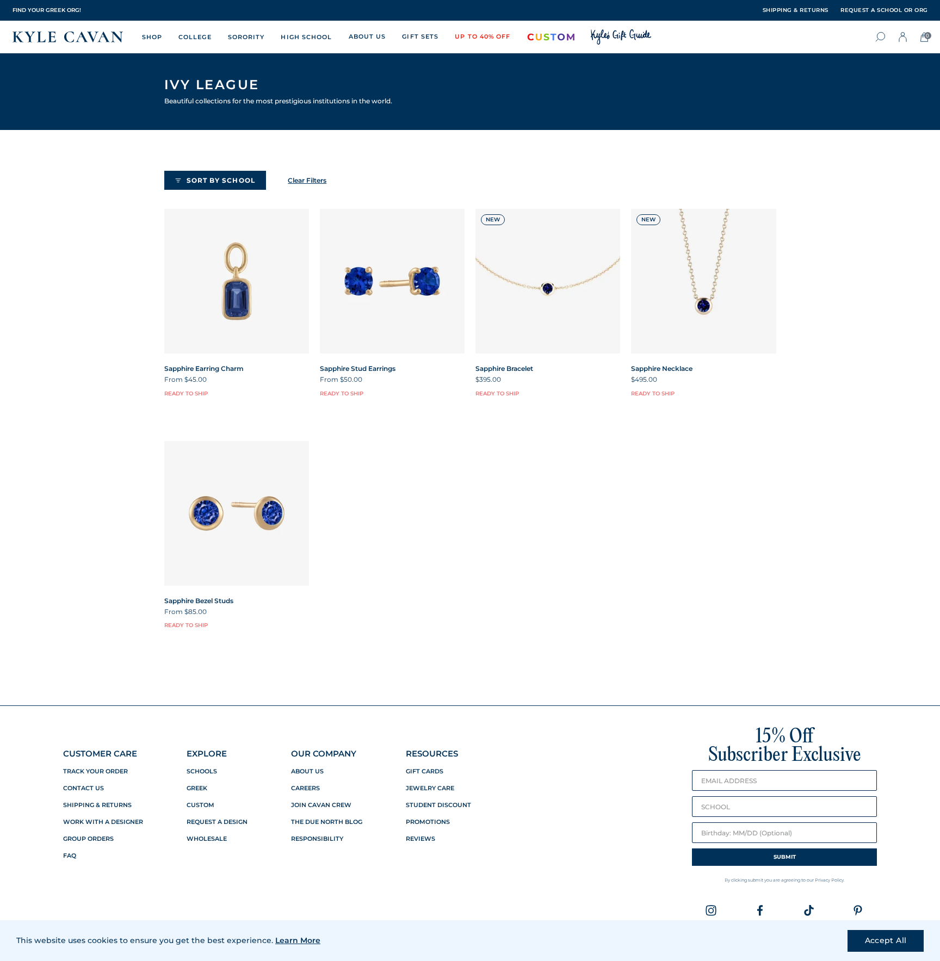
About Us (307, 771)
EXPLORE (207, 753)
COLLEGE (195, 37)
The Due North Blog (326, 822)
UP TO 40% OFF (482, 36)
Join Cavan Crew (321, 805)
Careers (305, 788)
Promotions (428, 822)
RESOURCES (432, 753)
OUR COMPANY (323, 753)
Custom (200, 805)
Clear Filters (307, 180)
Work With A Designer (103, 822)
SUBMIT (785, 856)
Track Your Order (95, 771)
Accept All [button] (886, 940)
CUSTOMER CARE (100, 753)
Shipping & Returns (97, 805)
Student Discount (438, 805)
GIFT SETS (420, 36)
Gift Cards (424, 771)
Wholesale (207, 839)
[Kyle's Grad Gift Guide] (621, 37)
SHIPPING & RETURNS (795, 10)
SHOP (152, 37)
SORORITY (246, 37)
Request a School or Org (884, 10)
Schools (202, 771)
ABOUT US (367, 36)
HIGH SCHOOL (306, 37)
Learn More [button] (297, 940)
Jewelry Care (430, 788)
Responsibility (317, 839)
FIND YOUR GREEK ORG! (47, 10)
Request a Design (217, 822)
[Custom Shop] (551, 37)
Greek (197, 788)
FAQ (69, 856)
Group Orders (88, 839)
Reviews (420, 839)
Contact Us (83, 788)
